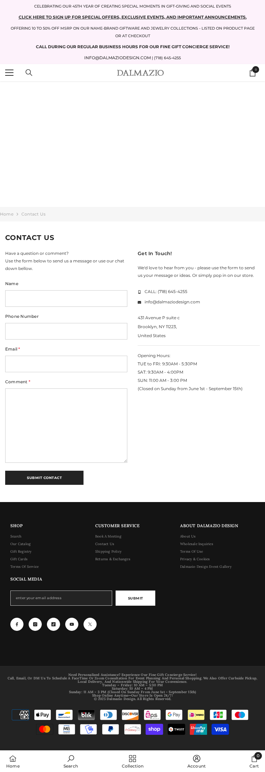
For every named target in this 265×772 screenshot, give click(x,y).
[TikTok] (53, 624)
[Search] (29, 73)
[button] (44, 478)
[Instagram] (35, 624)
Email (12, 349)
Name (11, 283)
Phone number (22, 316)
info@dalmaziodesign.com (117, 57)
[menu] (9, 73)
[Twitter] (90, 624)
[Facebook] (16, 624)
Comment (17, 381)
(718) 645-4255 (172, 291)
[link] (71, 761)
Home (6, 214)
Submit (135, 598)
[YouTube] (71, 624)
